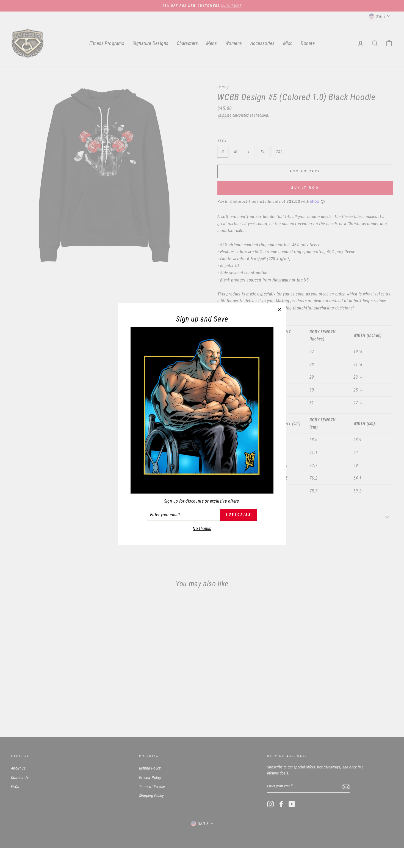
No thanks (202, 528)
